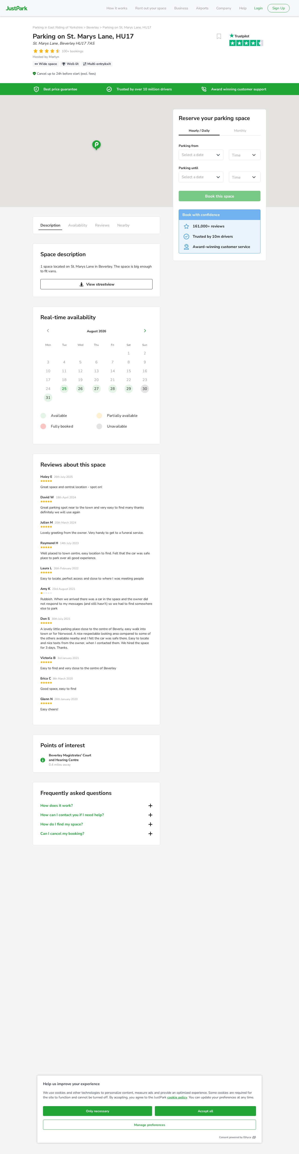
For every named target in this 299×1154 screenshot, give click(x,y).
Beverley (92, 27)
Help (243, 8)
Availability (77, 225)
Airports (202, 8)
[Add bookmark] (219, 36)
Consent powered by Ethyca (235, 1137)
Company (223, 8)
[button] (199, 131)
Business (181, 8)
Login (258, 8)
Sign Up (278, 8)
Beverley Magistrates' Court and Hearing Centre (70, 757)
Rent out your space (150, 8)
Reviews (102, 225)
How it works (117, 8)
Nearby (123, 225)
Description (50, 225)
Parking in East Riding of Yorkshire (58, 27)
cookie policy (177, 1097)
